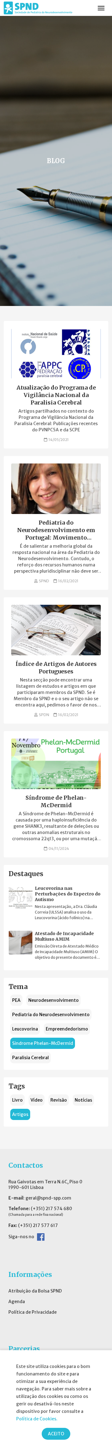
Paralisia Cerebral (30, 1057)
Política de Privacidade (32, 1312)
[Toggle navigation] (101, 8)
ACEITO (56, 1434)
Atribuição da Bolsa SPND (35, 1291)
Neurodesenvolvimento (53, 1000)
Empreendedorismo (67, 1029)
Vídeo (36, 1100)
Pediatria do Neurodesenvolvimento (51, 1014)
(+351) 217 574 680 (51, 1208)
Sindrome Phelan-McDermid (42, 1043)
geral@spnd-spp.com (48, 1198)
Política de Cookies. (37, 1419)
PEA (16, 1000)
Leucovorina (25, 1029)
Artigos (20, 1114)
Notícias (83, 1100)
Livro (17, 1100)
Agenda (16, 1301)
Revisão (58, 1100)
